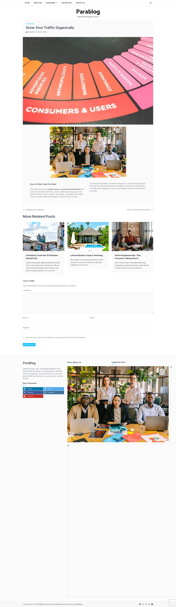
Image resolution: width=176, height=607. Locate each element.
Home (27, 3)
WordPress (78, 604)
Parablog (88, 11)
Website (26, 327)
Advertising (30, 23)
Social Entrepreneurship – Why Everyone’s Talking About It (128, 257)
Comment (27, 290)
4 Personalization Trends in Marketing (86, 255)
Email (92, 318)
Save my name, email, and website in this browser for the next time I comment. (56, 337)
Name (26, 318)
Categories (50, 3)
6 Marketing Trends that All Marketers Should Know (42, 257)
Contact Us (80, 3)
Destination (67, 3)
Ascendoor (59, 604)
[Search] (150, 2)
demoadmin (31, 32)
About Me (38, 3)
